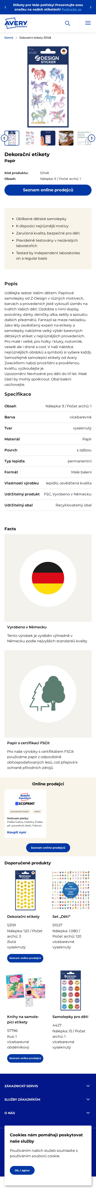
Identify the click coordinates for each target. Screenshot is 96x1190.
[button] (11, 138)
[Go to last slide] (4, 138)
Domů (8, 37)
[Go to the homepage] (16, 24)
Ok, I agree (22, 1170)
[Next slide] (91, 138)
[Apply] (67, 23)
